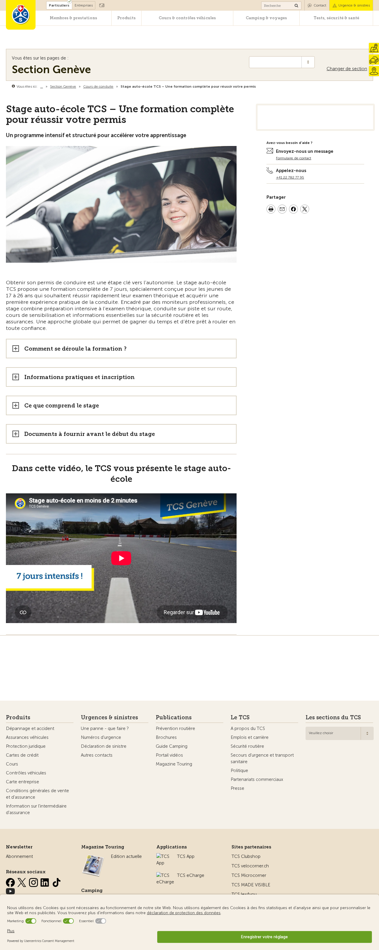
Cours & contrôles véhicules (187, 18)
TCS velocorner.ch (250, 866)
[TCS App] (163, 856)
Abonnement (19, 856)
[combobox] (340, 733)
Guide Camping (171, 746)
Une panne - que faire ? (105, 728)
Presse (237, 788)
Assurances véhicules (27, 737)
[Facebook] (11, 881)
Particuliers (59, 5)
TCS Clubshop (246, 856)
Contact (320, 5)
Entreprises (84, 5)
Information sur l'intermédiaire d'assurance (36, 809)
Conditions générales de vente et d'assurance (37, 794)
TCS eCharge (190, 875)
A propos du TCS (248, 728)
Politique (239, 770)
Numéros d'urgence (101, 737)
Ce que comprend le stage (61, 405)
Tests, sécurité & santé (336, 18)
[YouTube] (10, 890)
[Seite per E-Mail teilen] (282, 210)
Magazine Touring (174, 764)
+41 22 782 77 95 (290, 177)
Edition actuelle (126, 856)
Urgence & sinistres (354, 5)
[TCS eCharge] (165, 875)
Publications (174, 717)
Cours (12, 764)
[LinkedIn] (46, 881)
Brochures (166, 737)
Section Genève (51, 69)
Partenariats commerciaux (257, 779)
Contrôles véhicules (26, 773)
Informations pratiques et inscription (79, 377)
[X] (22, 881)
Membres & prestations (73, 18)
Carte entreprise (22, 781)
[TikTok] (56, 881)
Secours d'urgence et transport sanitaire (262, 758)
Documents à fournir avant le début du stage (89, 434)
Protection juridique (26, 746)
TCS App (186, 856)
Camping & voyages (266, 18)
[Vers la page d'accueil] (21, 15)
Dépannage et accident (30, 728)
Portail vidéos (169, 755)
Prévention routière (175, 728)
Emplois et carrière (250, 737)
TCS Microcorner (249, 875)
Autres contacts (97, 755)
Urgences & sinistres (109, 717)
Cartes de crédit (22, 755)
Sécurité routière (247, 746)
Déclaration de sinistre (103, 746)
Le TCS (240, 717)
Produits (126, 18)
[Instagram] (34, 881)
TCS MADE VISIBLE (251, 885)
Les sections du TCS (333, 717)
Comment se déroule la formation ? (75, 348)
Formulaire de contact (293, 158)
